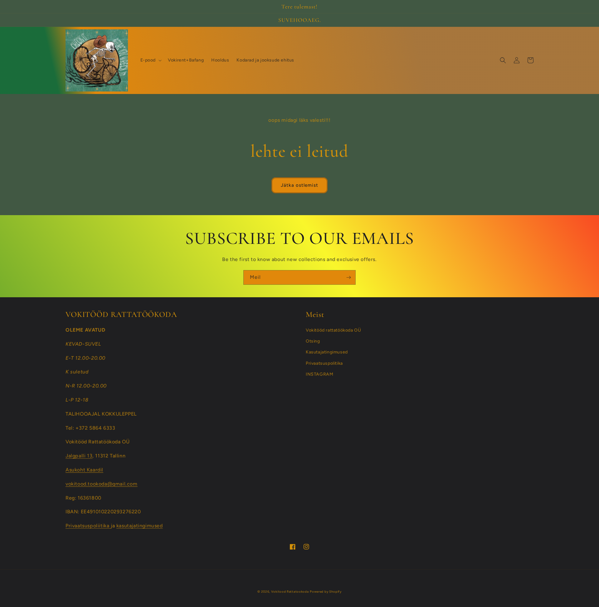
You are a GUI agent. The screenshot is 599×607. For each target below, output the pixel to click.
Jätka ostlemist (299, 185)
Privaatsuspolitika (324, 363)
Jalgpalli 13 (79, 456)
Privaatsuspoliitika (88, 526)
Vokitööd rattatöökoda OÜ (333, 330)
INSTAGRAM (319, 374)
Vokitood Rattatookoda (290, 592)
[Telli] (348, 277)
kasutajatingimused (139, 526)
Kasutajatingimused (327, 352)
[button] (150, 60)
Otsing (313, 341)
